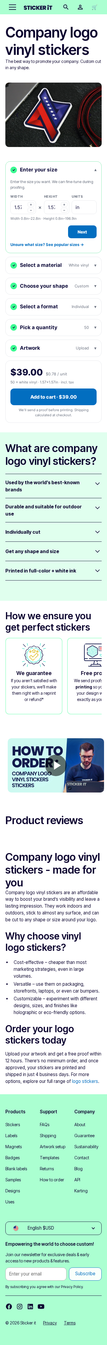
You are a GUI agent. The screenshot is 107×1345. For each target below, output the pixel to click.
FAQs (44, 1124)
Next (82, 231)
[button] (11, 7)
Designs (12, 1190)
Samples (13, 1179)
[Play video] (56, 765)
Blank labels (16, 1168)
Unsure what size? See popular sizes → (47, 244)
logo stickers (85, 1081)
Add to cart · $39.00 (53, 397)
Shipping (48, 1135)
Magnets (13, 1146)
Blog (78, 1168)
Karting (81, 1190)
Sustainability (86, 1146)
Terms (69, 1322)
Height (51, 196)
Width (16, 196)
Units (77, 196)
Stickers (12, 1124)
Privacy (50, 1322)
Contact (81, 1157)
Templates (49, 1157)
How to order (52, 1179)
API (77, 1179)
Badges (12, 1157)
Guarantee (84, 1135)
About (79, 1124)
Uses (9, 1201)
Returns (47, 1168)
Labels (11, 1135)
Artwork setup (52, 1146)
